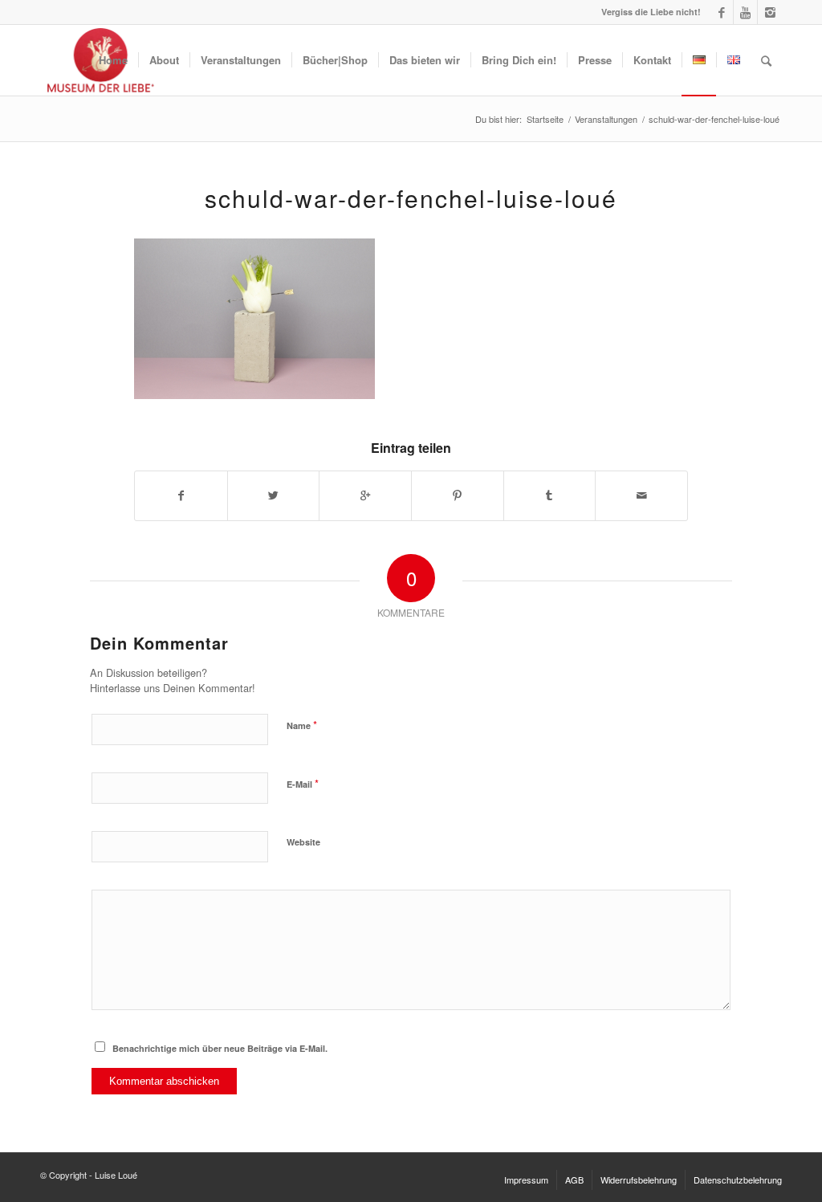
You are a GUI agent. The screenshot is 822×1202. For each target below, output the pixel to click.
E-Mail (303, 783)
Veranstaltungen (606, 119)
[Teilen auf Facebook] (181, 495)
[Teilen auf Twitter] (273, 495)
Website (303, 842)
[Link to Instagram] (770, 12)
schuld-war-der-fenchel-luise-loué (411, 198)
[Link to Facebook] (721, 12)
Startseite (545, 119)
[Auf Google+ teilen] (365, 495)
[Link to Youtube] (745, 12)
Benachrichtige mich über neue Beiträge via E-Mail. (220, 1048)
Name (302, 724)
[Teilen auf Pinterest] (457, 495)
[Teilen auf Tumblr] (550, 495)
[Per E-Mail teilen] (641, 495)
